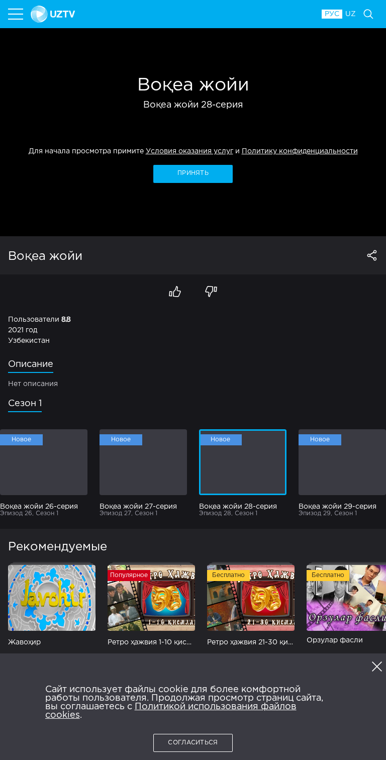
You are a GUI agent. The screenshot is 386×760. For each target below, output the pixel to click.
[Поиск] (368, 14)
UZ (350, 14)
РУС (332, 14)
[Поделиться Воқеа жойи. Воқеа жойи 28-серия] (372, 255)
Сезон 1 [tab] (25, 404)
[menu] (16, 14)
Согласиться (193, 742)
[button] (377, 666)
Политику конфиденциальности (300, 151)
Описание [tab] (30, 364)
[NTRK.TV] (171, 14)
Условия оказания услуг (189, 151)
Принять (193, 173)
